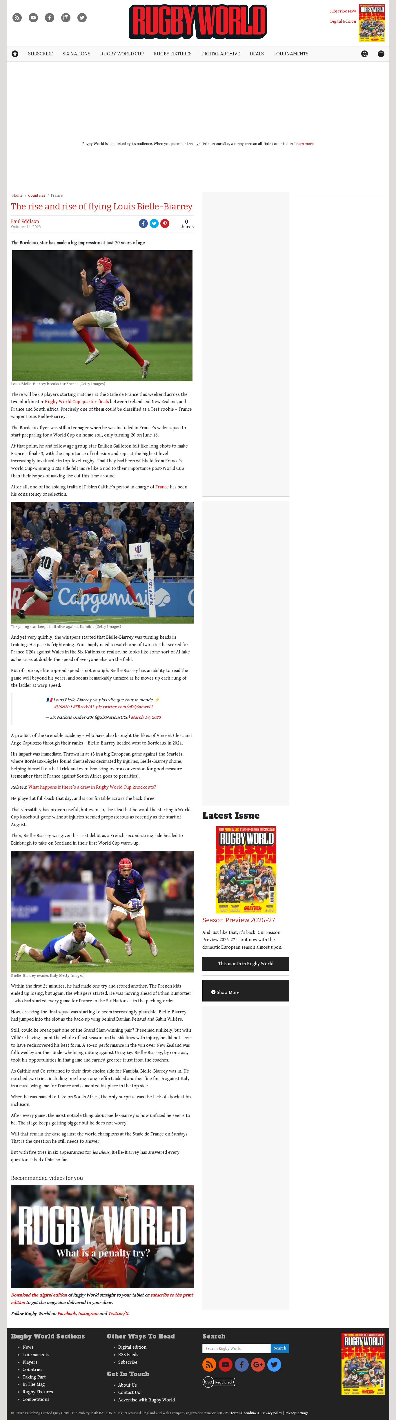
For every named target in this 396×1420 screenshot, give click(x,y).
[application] (102, 1236)
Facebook (66, 1313)
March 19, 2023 (146, 717)
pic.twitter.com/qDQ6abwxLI (124, 707)
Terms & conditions (244, 1413)
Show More (227, 992)
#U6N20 (61, 707)
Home (17, 195)
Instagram (88, 1313)
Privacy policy (271, 1413)
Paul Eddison (25, 221)
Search (280, 1348)
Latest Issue (231, 816)
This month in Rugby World (245, 964)
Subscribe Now (343, 11)
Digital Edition (343, 21)
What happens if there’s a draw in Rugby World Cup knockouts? (92, 787)
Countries (36, 195)
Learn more (304, 144)
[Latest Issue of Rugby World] (372, 23)
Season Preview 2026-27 (238, 920)
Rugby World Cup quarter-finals (77, 402)
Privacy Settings (296, 1413)
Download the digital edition (39, 1295)
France (57, 195)
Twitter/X (118, 1313)
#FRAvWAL (84, 707)
